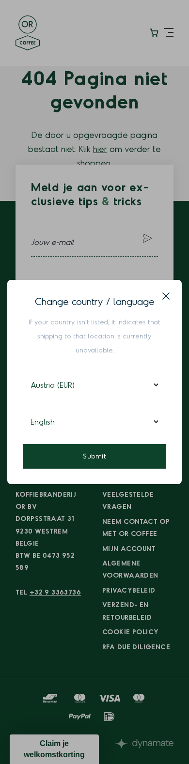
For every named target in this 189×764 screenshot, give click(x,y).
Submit (94, 456)
